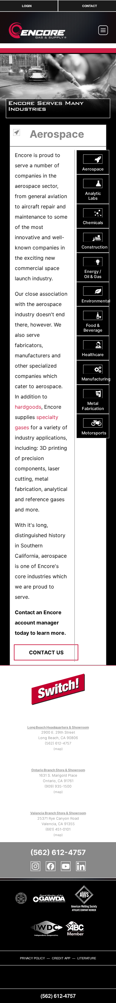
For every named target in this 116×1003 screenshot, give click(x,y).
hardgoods (28, 407)
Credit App (61, 958)
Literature (86, 958)
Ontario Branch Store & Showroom (58, 770)
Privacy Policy (32, 958)
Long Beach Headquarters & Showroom (58, 727)
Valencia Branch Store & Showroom (58, 813)
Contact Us (46, 652)
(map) (58, 749)
